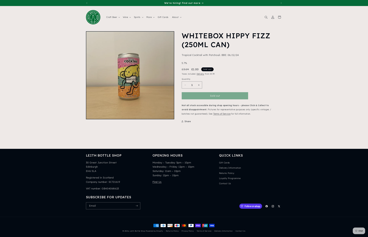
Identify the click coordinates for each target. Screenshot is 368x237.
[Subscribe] (136, 205)
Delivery (200, 74)
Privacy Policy (188, 231)
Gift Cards (224, 162)
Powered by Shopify (154, 231)
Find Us (157, 181)
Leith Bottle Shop (137, 231)
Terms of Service (222, 114)
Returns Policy (226, 173)
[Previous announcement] (87, 3)
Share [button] (188, 121)
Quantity (186, 79)
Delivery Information (230, 167)
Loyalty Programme (230, 178)
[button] (112, 17)
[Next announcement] (281, 3)
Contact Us (225, 183)
